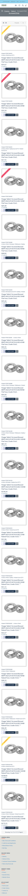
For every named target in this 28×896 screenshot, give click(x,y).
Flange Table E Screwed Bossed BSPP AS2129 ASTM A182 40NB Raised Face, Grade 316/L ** (12, 676)
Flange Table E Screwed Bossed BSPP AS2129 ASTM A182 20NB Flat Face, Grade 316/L (12, 106)
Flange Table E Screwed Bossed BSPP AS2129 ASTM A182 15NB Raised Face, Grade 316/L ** (12, 534)
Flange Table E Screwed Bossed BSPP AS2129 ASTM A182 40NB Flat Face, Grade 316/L (12, 249)
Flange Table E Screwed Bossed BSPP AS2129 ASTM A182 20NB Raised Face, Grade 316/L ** (12, 582)
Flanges (6, 11)
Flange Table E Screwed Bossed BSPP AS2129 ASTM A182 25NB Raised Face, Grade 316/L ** (12, 628)
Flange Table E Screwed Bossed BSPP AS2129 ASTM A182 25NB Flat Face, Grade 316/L (12, 155)
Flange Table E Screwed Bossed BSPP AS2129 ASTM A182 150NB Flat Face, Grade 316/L (13, 487)
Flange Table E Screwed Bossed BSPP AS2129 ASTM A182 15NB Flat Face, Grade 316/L (12, 60)
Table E (13, 11)
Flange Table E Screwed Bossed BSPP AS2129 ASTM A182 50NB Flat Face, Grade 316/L (12, 296)
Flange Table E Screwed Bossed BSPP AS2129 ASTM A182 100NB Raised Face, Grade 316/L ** (13, 771)
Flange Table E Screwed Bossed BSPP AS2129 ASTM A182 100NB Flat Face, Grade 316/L (13, 439)
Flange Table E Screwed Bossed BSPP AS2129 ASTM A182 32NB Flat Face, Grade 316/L (12, 201)
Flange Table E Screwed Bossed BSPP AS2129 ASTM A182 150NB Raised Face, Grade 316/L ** (13, 819)
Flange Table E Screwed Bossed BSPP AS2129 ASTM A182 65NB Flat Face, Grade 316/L (12, 342)
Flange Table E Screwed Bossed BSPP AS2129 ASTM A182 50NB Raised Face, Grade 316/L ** (12, 723)
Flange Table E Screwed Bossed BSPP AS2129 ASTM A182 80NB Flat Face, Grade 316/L (12, 390)
